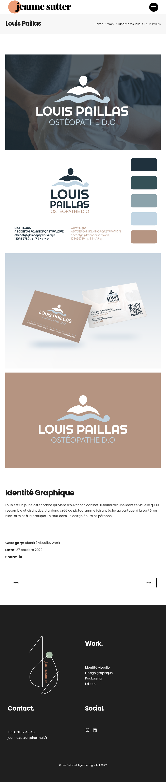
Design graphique (99, 673)
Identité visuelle (38, 542)
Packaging (93, 678)
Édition (90, 684)
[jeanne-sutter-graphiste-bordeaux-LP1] (83, 310)
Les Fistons (69, 765)
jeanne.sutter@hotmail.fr (27, 737)
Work (56, 542)
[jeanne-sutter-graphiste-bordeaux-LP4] (83, 420)
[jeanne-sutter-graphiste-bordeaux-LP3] (83, 201)
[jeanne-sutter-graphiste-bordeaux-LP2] (83, 102)
